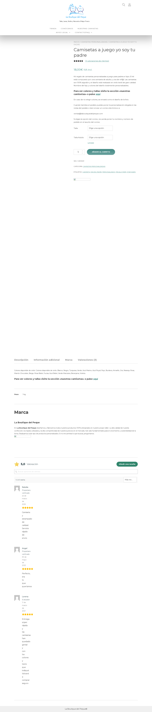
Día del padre (96, 172)
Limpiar (91, 143)
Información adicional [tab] (47, 360)
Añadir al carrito (101, 152)
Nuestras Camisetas (88, 28)
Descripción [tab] (21, 360)
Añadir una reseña (127, 464)
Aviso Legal (62, 32)
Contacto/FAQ (82, 32)
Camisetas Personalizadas (94, 42)
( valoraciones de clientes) (97, 61)
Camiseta (86, 172)
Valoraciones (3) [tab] (87, 360)
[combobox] (100, 128)
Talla (76, 128)
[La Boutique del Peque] (82, 261)
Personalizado (108, 172)
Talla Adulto (79, 137)
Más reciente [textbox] (130, 480)
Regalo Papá (121, 172)
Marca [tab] (68, 360)
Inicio (76, 42)
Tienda (53, 28)
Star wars (131, 172)
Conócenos (67, 28)
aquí (98, 94)
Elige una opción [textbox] (96, 128)
